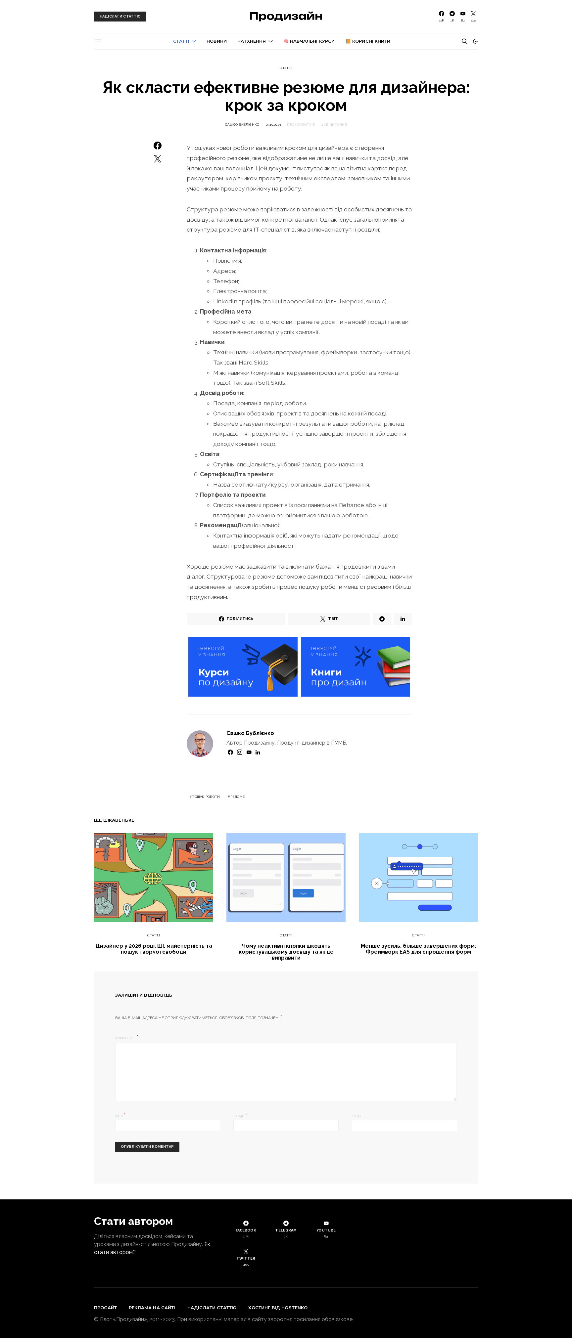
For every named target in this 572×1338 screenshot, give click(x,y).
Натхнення (251, 41)
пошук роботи (206, 796)
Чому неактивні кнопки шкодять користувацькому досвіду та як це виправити (286, 952)
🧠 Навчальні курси (309, 41)
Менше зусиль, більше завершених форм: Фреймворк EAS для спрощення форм (418, 949)
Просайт (105, 1307)
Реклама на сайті (152, 1307)
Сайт (357, 1116)
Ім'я (120, 1115)
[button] (475, 41)
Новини (217, 41)
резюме (237, 796)
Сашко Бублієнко (242, 124)
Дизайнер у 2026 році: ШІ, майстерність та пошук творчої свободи (153, 949)
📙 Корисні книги (368, 41)
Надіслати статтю (212, 1307)
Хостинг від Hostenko (278, 1307)
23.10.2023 (273, 124)
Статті (181, 41)
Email (240, 1115)
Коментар (125, 1038)
